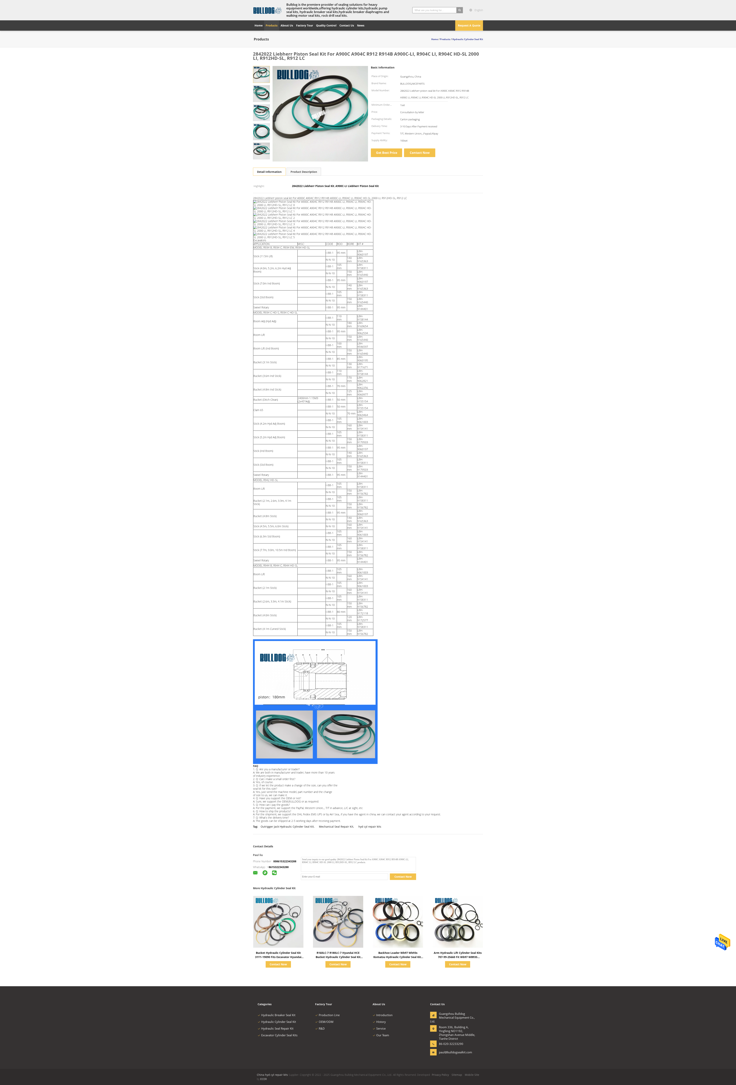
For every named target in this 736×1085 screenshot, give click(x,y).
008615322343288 (284, 861)
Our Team (382, 1035)
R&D (322, 1028)
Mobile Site (472, 1075)
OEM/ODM (326, 1022)
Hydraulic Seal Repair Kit (277, 1028)
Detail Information (269, 172)
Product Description (304, 172)
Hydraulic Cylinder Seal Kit (278, 1022)
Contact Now (420, 153)
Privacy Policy (440, 1075)
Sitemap (457, 1075)
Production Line (329, 1015)
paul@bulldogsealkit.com (451, 1052)
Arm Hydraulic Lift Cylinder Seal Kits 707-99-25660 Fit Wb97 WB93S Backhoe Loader (458, 957)
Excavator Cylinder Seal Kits (279, 1035)
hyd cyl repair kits (369, 826)
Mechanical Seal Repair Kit (336, 826)
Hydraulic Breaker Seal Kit (278, 1015)
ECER (263, 1079)
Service (381, 1028)
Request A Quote (469, 25)
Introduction (384, 1015)
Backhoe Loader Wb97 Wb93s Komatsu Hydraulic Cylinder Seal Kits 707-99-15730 (397, 957)
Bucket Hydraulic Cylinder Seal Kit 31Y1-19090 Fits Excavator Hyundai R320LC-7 (278, 957)
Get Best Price (386, 153)
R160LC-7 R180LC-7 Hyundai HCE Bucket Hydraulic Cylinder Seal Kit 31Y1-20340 (338, 957)
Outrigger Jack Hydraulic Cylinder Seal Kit (287, 826)
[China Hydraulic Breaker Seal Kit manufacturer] (267, 10)
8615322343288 (279, 867)
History (381, 1022)
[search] (459, 10)
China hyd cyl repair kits (272, 1075)
